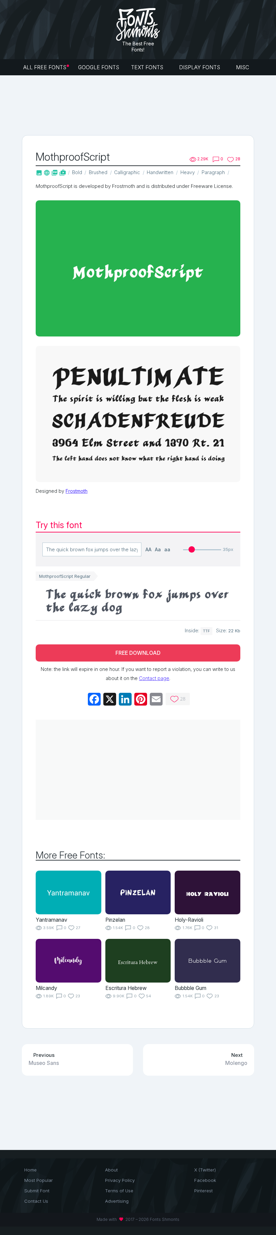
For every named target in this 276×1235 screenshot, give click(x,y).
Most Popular (38, 1180)
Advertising (117, 1201)
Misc (243, 67)
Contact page (154, 678)
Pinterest (203, 1190)
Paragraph (213, 172)
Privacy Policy (120, 1180)
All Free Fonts (44, 67)
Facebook (205, 1180)
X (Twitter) (205, 1169)
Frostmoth (77, 491)
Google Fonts (98, 67)
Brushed (98, 172)
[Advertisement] (144, 104)
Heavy (187, 172)
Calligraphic (127, 172)
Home (30, 1169)
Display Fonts (200, 67)
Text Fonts (148, 67)
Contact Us (36, 1201)
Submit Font (36, 1190)
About (111, 1169)
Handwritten (160, 172)
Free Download (138, 653)
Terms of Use (119, 1190)
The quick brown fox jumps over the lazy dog (137, 600)
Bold (77, 172)
